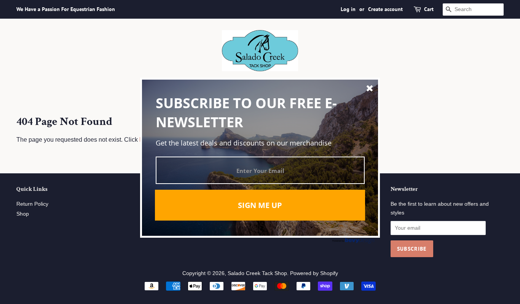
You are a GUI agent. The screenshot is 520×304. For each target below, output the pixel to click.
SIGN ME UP (260, 205)
